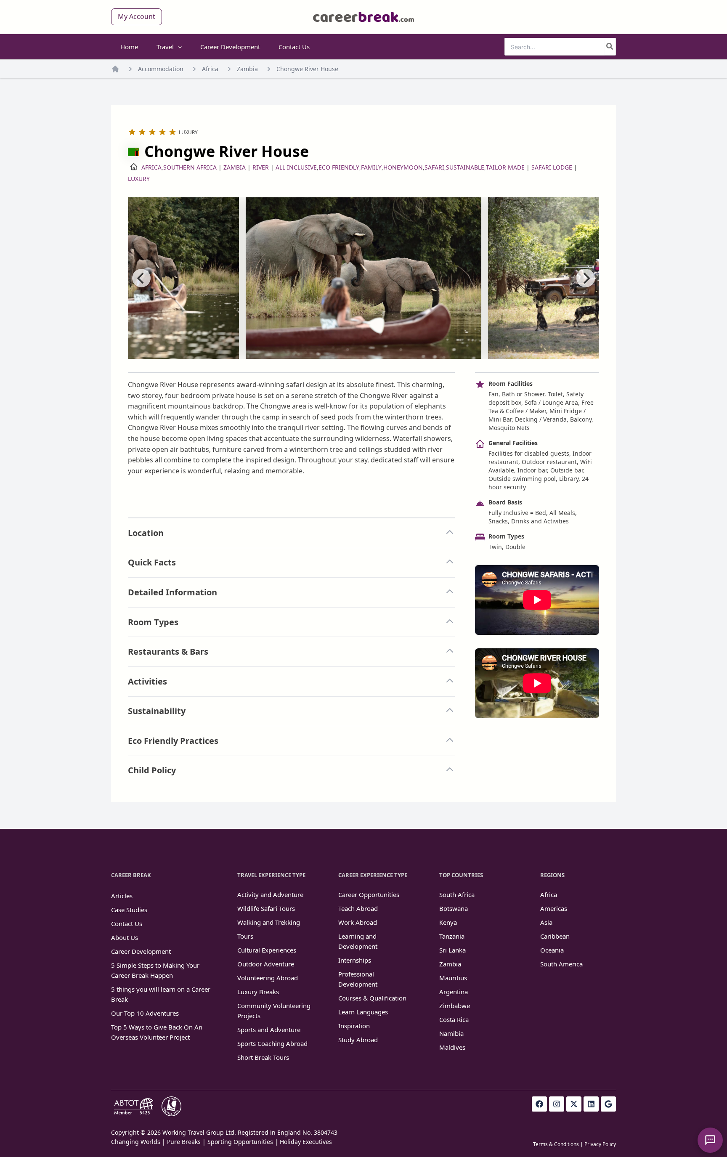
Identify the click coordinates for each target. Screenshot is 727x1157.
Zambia (247, 69)
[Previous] (141, 278)
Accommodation (160, 69)
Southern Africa (190, 167)
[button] (136, 16)
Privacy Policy (600, 1144)
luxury (139, 179)
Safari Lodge (551, 167)
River (260, 167)
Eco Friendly (338, 167)
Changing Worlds (135, 1142)
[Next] (585, 278)
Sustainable (465, 167)
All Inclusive (296, 167)
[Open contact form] (710, 1140)
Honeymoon (403, 167)
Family (371, 167)
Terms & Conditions (556, 1144)
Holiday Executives (306, 1142)
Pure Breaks (184, 1142)
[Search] (610, 46)
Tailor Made (505, 167)
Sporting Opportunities (240, 1142)
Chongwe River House (307, 69)
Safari (434, 167)
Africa (210, 69)
